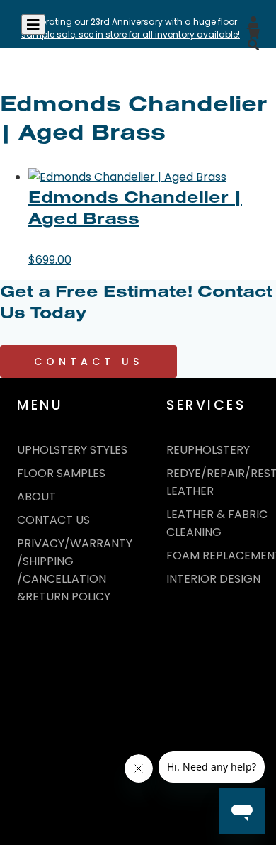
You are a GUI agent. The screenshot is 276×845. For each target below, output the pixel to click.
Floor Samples (61, 473)
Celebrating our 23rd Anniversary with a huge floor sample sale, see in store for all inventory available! (130, 28)
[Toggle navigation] (33, 24)
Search (238, 68)
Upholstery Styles (72, 450)
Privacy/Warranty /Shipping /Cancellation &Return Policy (74, 570)
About (36, 496)
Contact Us (88, 361)
